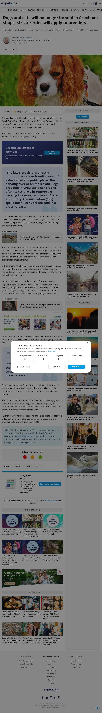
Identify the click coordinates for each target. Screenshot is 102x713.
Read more (52, 351)
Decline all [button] (57, 367)
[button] (23, 367)
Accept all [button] (76, 367)
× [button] (87, 343)
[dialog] (51, 356)
